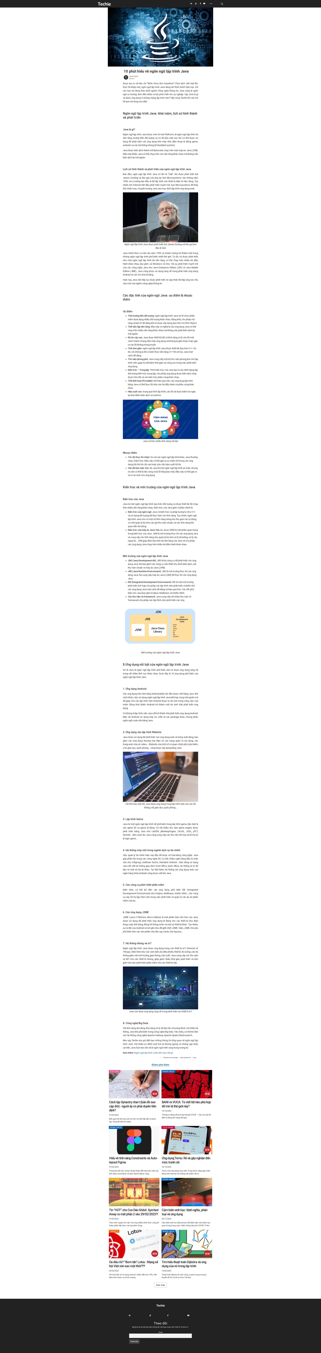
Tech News (168, 1127)
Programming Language (171, 1057)
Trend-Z (114, 1231)
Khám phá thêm (160, 1064)
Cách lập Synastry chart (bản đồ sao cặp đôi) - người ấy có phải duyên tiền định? (132, 1106)
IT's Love (114, 1071)
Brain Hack (168, 1071)
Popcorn (114, 1179)
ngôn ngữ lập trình (185, 1057)
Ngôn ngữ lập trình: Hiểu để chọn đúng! (153, 1052)
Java (194, 1057)
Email (161, 1332)
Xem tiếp (160, 1285)
